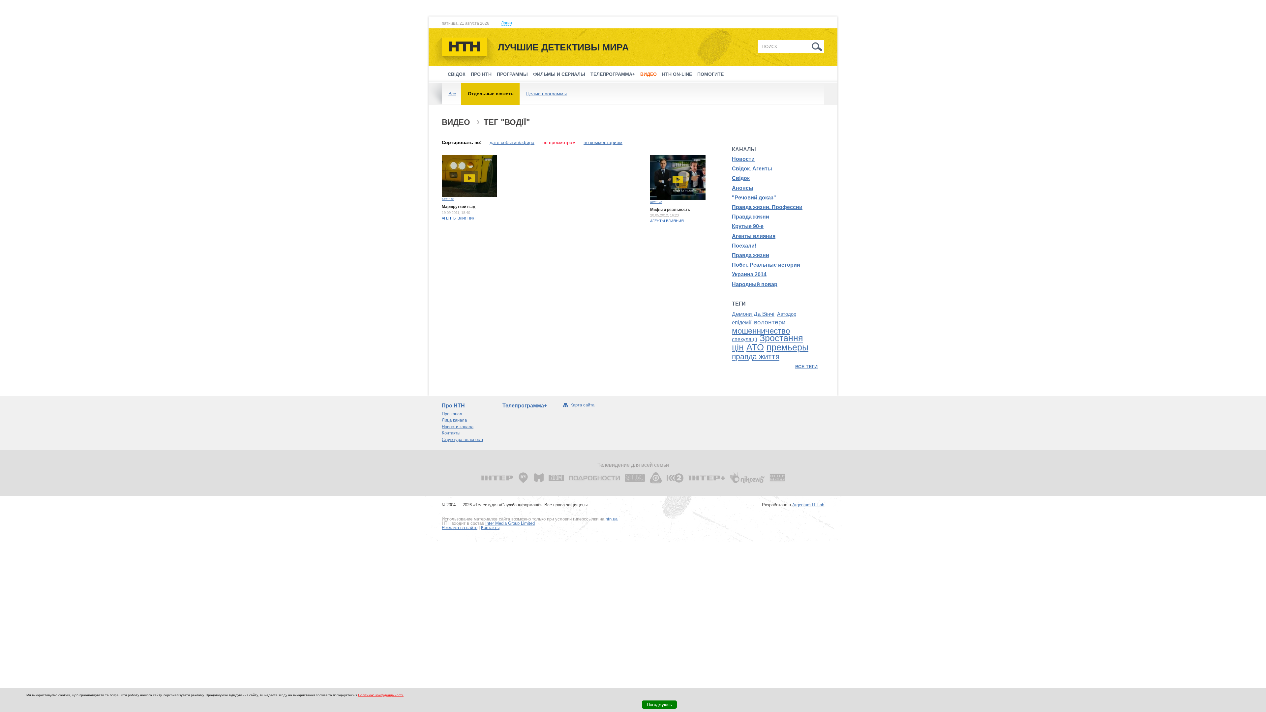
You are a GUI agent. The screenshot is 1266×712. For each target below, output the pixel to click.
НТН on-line (677, 74)
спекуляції (744, 339)
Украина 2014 (749, 274)
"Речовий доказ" (754, 197)
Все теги (806, 366)
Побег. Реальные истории (766, 265)
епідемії (741, 322)
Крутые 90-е (748, 226)
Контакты (451, 432)
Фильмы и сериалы (559, 74)
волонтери (770, 322)
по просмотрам (559, 142)
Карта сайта (582, 404)
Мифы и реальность (670, 209)
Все (452, 93)
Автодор (786, 314)
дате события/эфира (512, 142)
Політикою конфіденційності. (381, 695)
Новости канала (457, 426)
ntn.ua (612, 519)
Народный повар (754, 284)
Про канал (452, 413)
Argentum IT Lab (808, 504)
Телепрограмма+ (612, 74)
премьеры (787, 347)
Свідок (457, 74)
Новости (743, 159)
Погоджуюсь (659, 704)
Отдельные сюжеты (491, 93)
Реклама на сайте (459, 527)
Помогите (710, 74)
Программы (512, 74)
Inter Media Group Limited (510, 523)
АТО (755, 347)
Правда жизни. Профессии (767, 207)
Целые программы (546, 93)
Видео (648, 74)
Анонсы (742, 188)
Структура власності (462, 439)
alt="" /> (448, 199)
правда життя (755, 356)
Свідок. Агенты (752, 168)
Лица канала (454, 420)
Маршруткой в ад (458, 206)
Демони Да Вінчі (753, 314)
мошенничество (761, 330)
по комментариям (603, 142)
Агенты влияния (458, 218)
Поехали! (744, 246)
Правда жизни (750, 217)
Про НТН (481, 74)
